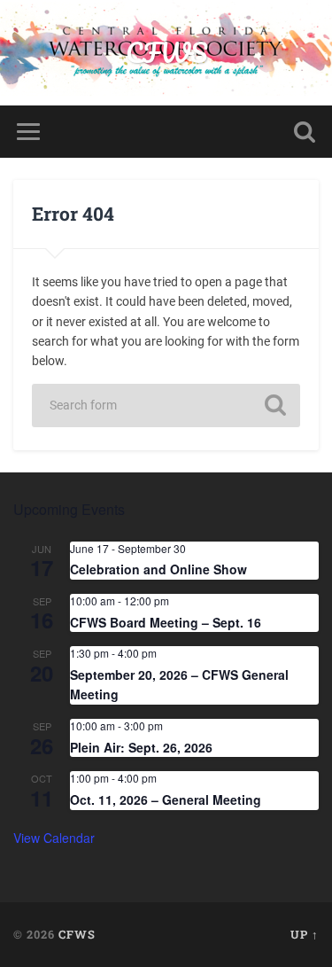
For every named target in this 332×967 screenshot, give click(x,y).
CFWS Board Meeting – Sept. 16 (165, 622)
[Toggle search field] (304, 131)
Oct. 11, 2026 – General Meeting (165, 799)
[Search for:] (166, 405)
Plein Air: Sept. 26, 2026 (141, 747)
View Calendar (54, 837)
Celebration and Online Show (158, 569)
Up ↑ (304, 934)
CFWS (166, 52)
